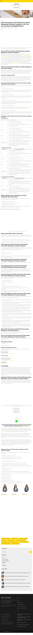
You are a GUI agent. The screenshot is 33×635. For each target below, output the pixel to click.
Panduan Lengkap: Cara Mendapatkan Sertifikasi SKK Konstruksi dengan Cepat (16, 576)
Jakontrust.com (4, 363)
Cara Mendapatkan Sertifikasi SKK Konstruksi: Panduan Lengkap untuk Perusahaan (17, 586)
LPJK (1, 61)
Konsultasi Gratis (16, 7)
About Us (18, 598)
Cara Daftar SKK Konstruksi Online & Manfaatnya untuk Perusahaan (15, 579)
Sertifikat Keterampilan (5, 56)
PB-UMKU (14, 62)
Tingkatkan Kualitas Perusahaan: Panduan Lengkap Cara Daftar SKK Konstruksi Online (18, 572)
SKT (30, 55)
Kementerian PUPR (5, 559)
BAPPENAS (4, 562)
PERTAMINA (4, 565)
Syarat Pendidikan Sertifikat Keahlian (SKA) (7, 623)
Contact (18, 600)
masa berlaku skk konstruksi (11, 540)
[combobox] (16, 552)
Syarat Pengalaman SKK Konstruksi (6, 543)
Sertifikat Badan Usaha (24, 59)
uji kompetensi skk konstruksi (15, 543)
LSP (30, 247)
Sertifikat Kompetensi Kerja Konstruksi (20, 540)
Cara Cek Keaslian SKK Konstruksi (23, 538)
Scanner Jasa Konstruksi (11, 360)
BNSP (13, 248)
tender (14, 430)
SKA (21, 55)
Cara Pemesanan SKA (20, 604)
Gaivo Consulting (4, 540)
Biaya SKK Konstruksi (14, 538)
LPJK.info (16, 4)
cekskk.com (8, 343)
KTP (10, 345)
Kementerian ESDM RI (5, 560)
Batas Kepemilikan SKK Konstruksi (6, 538)
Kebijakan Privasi (19, 602)
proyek (13, 77)
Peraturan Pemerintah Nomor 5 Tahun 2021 (16, 63)
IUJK (1, 58)
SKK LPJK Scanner (10, 353)
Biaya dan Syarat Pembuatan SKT (21, 606)
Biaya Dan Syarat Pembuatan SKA (22, 626)
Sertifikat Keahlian (26, 55)
